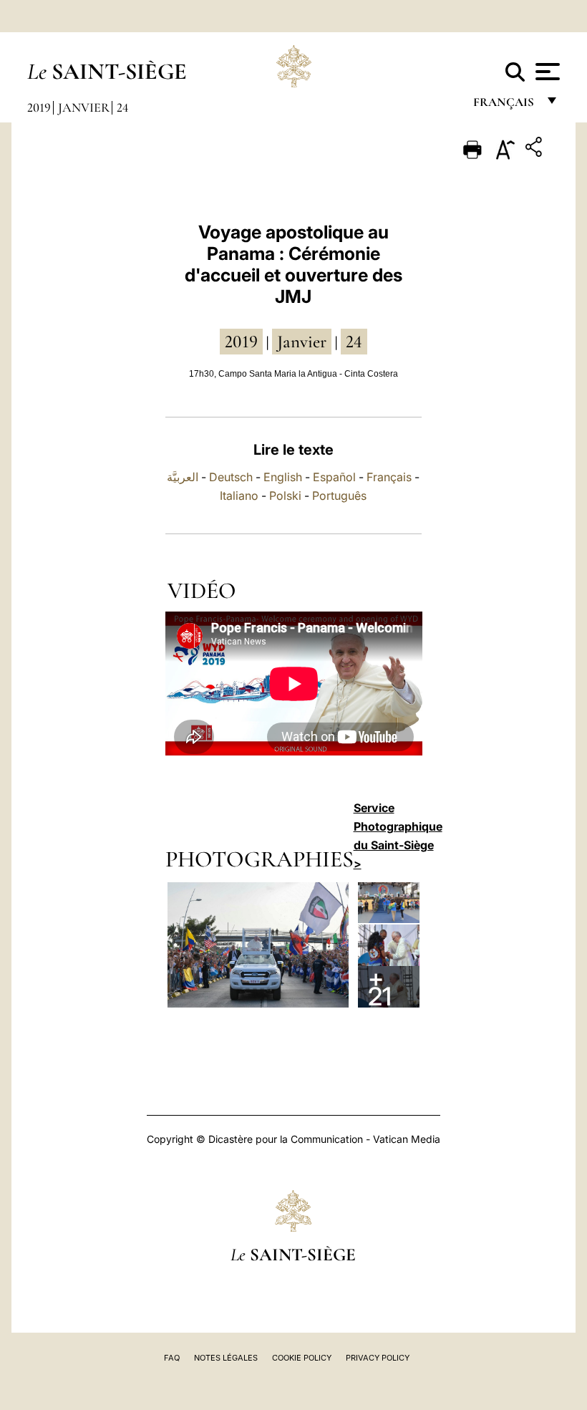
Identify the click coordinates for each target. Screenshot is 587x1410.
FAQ (172, 1358)
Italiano (239, 495)
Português (339, 495)
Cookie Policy (301, 1358)
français (505, 106)
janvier (301, 341)
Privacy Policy (377, 1358)
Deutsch (231, 477)
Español (334, 477)
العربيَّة (182, 477)
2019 (39, 107)
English (282, 477)
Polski (285, 495)
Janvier (84, 107)
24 (122, 107)
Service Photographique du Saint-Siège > (398, 836)
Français (389, 477)
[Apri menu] (546, 71)
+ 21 (380, 986)
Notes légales (226, 1358)
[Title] (535, 149)
